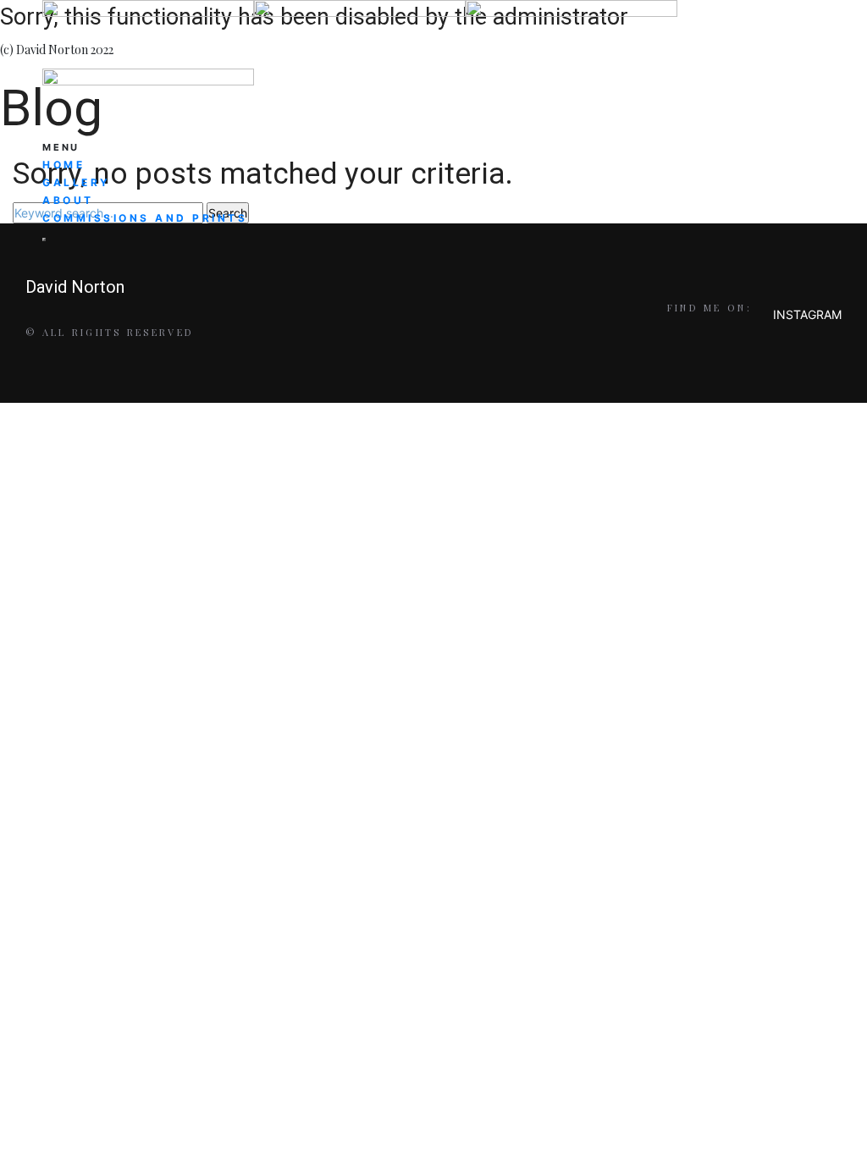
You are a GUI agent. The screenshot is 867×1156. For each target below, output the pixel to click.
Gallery (76, 182)
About (68, 200)
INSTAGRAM (807, 314)
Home (63, 164)
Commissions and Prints (144, 218)
